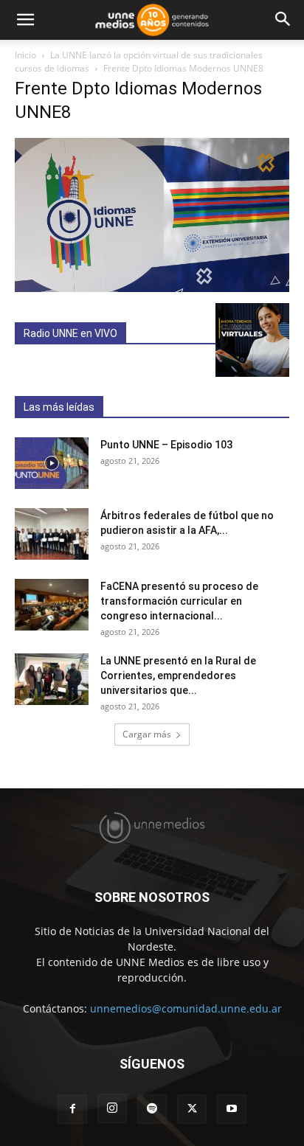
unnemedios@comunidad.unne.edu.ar (186, 1008)
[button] (25, 20)
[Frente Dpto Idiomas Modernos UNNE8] (152, 288)
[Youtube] (231, 1109)
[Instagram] (112, 1108)
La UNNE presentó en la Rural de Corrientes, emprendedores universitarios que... (178, 675)
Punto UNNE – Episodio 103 (166, 445)
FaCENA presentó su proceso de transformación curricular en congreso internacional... (179, 601)
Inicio (25, 55)
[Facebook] (72, 1109)
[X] (192, 1109)
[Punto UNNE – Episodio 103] (52, 463)
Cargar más (146, 734)
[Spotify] (152, 1109)
